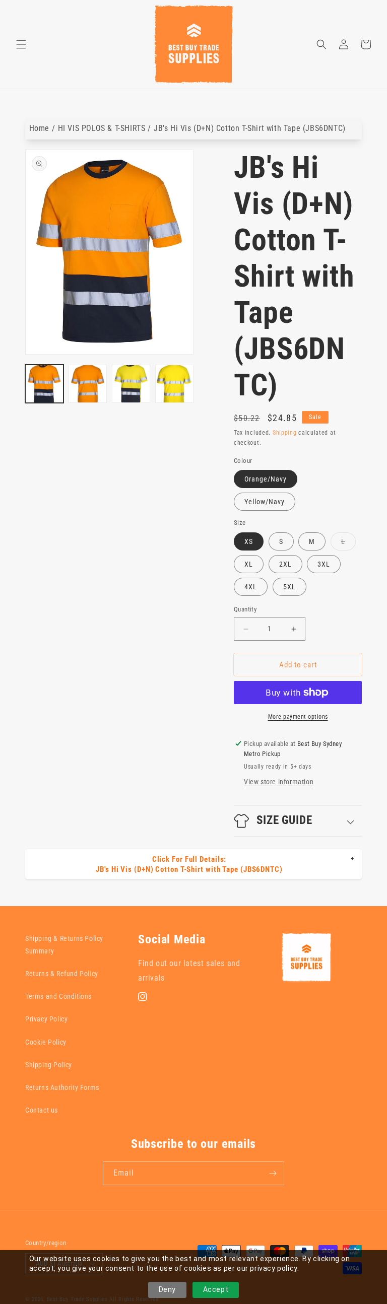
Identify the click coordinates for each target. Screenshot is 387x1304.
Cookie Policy (46, 1042)
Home (39, 128)
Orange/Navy (265, 479)
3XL (323, 564)
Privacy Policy (46, 1019)
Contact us (41, 1110)
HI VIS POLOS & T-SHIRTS (102, 128)
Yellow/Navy (264, 502)
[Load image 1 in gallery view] (44, 384)
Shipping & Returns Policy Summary (64, 944)
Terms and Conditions (58, 996)
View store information (278, 782)
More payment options (298, 716)
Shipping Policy (48, 1065)
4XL (250, 587)
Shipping (285, 432)
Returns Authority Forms (62, 1087)
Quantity (245, 609)
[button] (21, 44)
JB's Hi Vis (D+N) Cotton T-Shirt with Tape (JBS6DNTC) (250, 128)
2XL (285, 564)
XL (248, 564)
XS (248, 541)
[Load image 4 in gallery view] (174, 384)
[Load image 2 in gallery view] (88, 384)
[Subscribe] (273, 1173)
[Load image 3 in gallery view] (131, 384)
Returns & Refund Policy (61, 974)
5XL (289, 587)
